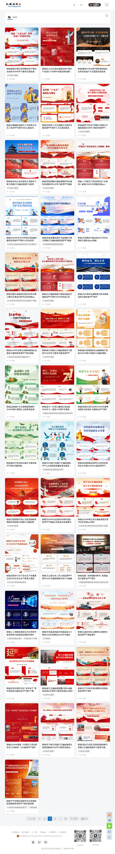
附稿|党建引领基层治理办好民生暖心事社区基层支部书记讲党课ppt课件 (21, 297)
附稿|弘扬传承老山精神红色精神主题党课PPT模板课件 (93, 633)
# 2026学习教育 (12, 75)
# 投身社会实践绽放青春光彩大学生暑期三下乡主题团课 (26, 244)
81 (66, 818)
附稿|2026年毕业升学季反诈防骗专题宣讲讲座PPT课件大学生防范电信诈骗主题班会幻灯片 (21, 240)
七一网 (34, 832)
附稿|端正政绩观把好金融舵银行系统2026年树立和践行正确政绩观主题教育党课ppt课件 (93, 353)
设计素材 (25, 832)
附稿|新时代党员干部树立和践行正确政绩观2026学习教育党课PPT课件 (93, 128)
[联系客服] (109, 826)
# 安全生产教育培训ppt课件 (16, 582)
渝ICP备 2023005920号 (53, 836)
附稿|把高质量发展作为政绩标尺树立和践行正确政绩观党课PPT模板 (57, 239)
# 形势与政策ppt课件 (14, 638)
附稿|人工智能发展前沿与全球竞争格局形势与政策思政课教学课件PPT (21, 634)
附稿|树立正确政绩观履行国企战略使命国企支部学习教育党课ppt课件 (57, 689)
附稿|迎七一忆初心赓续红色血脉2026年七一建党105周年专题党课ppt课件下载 (57, 409)
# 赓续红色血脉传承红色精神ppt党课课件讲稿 (58, 413)
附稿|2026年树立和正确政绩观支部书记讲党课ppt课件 (93, 520)
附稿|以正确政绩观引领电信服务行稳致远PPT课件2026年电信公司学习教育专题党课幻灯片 (57, 297)
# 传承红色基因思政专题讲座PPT (18, 357)
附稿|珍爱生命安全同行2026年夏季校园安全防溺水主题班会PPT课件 (93, 408)
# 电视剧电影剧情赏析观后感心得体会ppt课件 (94, 582)
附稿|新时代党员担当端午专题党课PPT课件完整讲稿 (21, 464)
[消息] (109, 831)
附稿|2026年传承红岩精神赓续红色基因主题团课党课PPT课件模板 (21, 351)
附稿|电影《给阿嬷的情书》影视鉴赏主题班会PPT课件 (93, 577)
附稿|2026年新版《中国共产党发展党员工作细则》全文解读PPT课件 (21, 746)
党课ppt (43, 832)
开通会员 (95, 5)
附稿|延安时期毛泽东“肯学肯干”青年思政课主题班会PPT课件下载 (21, 689)
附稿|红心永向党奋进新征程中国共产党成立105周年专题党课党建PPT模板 (57, 71)
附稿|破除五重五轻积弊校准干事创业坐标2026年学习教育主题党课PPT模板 (21, 71)
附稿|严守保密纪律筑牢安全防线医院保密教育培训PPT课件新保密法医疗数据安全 (21, 803)
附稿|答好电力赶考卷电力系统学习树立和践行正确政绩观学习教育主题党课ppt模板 (21, 184)
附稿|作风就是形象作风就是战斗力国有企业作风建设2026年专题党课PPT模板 (57, 634)
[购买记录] (109, 820)
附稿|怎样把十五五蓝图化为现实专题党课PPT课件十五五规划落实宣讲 (57, 128)
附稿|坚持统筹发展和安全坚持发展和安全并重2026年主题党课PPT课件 (93, 465)
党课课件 (53, 832)
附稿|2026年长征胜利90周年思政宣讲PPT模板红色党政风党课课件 (56, 520)
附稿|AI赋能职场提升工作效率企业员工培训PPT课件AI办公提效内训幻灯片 (21, 128)
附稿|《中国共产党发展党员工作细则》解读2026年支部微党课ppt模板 (93, 184)
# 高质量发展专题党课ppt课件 (53, 244)
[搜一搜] (109, 837)
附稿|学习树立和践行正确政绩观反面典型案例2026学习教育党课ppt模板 (57, 747)
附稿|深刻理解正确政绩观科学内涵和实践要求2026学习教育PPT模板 (57, 182)
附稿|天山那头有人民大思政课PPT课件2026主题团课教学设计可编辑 (57, 577)
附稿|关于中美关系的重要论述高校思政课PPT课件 (93, 689)
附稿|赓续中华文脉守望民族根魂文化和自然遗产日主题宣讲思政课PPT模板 (93, 71)
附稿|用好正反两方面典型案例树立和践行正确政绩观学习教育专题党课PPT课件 (93, 747)
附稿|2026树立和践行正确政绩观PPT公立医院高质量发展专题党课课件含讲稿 (56, 465)
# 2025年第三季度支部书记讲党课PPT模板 (21, 300)
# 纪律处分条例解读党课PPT (17, 807)
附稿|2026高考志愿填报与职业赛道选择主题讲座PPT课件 (93, 295)
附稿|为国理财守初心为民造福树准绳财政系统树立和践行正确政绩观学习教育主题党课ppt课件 (21, 522)
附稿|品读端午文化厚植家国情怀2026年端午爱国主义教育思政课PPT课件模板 (20, 409)
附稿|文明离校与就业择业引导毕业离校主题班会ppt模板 (93, 239)
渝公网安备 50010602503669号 (31, 836)
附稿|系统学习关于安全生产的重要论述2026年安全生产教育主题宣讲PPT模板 (21, 578)
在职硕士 (63, 832)
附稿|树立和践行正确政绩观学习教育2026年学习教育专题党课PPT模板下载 (57, 353)
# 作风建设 (46, 638)
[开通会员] (109, 815)
